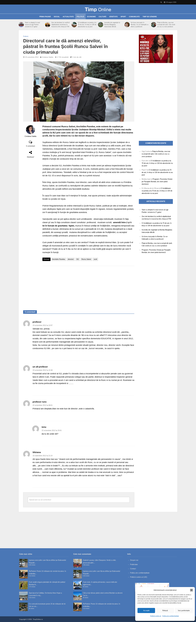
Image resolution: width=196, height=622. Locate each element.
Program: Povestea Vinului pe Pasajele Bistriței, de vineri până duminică (157, 181)
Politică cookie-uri (155, 616)
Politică (80, 16)
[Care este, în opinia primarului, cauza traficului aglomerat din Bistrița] (77, 585)
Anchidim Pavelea (58, 259)
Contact (133, 569)
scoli (95, 259)
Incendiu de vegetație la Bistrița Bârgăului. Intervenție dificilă (112, 24)
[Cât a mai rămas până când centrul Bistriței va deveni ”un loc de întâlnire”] (77, 596)
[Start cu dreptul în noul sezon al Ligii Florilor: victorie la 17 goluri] (21, 24)
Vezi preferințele (184, 610)
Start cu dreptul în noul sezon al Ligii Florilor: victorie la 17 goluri (32, 24)
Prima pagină (45, 16)
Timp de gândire (150, 16)
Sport (123, 16)
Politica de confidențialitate (170, 616)
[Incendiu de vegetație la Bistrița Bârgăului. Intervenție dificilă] (100, 24)
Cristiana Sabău (47, 57)
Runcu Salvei (86, 259)
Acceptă (146, 610)
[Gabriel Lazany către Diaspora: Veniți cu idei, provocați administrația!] (77, 563)
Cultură (102, 16)
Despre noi (134, 560)
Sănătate (113, 16)
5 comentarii (30, 146)
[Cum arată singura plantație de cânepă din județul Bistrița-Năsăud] (23, 585)
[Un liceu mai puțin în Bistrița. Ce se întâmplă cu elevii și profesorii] (127, 24)
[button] (191, 590)
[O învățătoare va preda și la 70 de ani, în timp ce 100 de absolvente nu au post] (74, 24)
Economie (91, 16)
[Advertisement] (88, 286)
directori (71, 259)
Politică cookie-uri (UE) (138, 577)
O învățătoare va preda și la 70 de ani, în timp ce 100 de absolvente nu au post (87, 24)
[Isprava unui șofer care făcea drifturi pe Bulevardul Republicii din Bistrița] (23, 563)
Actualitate (68, 16)
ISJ (77, 259)
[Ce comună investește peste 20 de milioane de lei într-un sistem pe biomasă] (23, 607)
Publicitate (134, 564)
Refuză (165, 610)
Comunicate (134, 16)
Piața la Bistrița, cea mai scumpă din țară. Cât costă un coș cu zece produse (166, 24)
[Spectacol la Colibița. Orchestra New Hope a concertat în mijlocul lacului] (23, 596)
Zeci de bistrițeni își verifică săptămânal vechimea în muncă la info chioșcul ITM (60, 24)
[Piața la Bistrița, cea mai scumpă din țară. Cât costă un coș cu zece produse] (153, 24)
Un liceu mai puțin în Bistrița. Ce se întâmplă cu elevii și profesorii (139, 24)
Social (57, 16)
